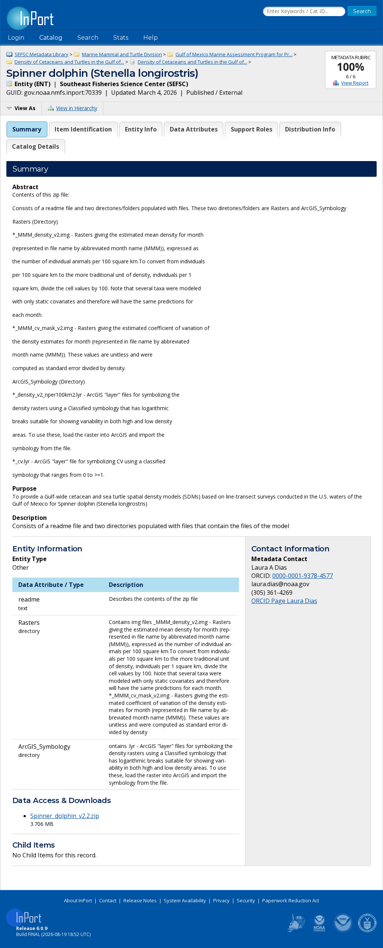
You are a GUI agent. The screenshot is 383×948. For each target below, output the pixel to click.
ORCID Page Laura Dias (284, 601)
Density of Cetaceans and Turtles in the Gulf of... (69, 61)
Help (150, 37)
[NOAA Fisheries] (319, 931)
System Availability (185, 900)
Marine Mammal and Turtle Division (122, 54)
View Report (354, 82)
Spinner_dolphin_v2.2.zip (64, 816)
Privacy (221, 900)
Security (246, 900)
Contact (107, 900)
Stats (120, 37)
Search (87, 37)
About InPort (78, 900)
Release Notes (140, 900)
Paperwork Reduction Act (290, 900)
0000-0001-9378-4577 (302, 576)
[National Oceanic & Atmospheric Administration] (343, 931)
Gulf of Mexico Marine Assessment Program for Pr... (233, 54)
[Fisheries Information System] (295, 931)
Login (16, 37)
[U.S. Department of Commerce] (367, 931)
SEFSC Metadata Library (41, 54)
